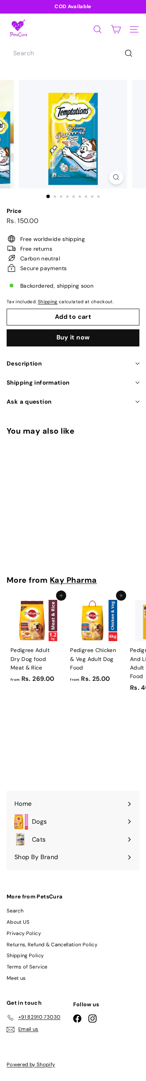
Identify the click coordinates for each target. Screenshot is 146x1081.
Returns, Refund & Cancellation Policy (52, 944)
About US (18, 922)
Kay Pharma (73, 580)
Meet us (16, 978)
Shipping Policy (25, 955)
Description (24, 363)
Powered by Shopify (31, 1064)
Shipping (48, 302)
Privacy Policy (24, 933)
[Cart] (116, 29)
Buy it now (73, 337)
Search (15, 910)
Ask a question (29, 402)
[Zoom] (116, 177)
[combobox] (73, 53)
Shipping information (38, 383)
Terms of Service (27, 966)
